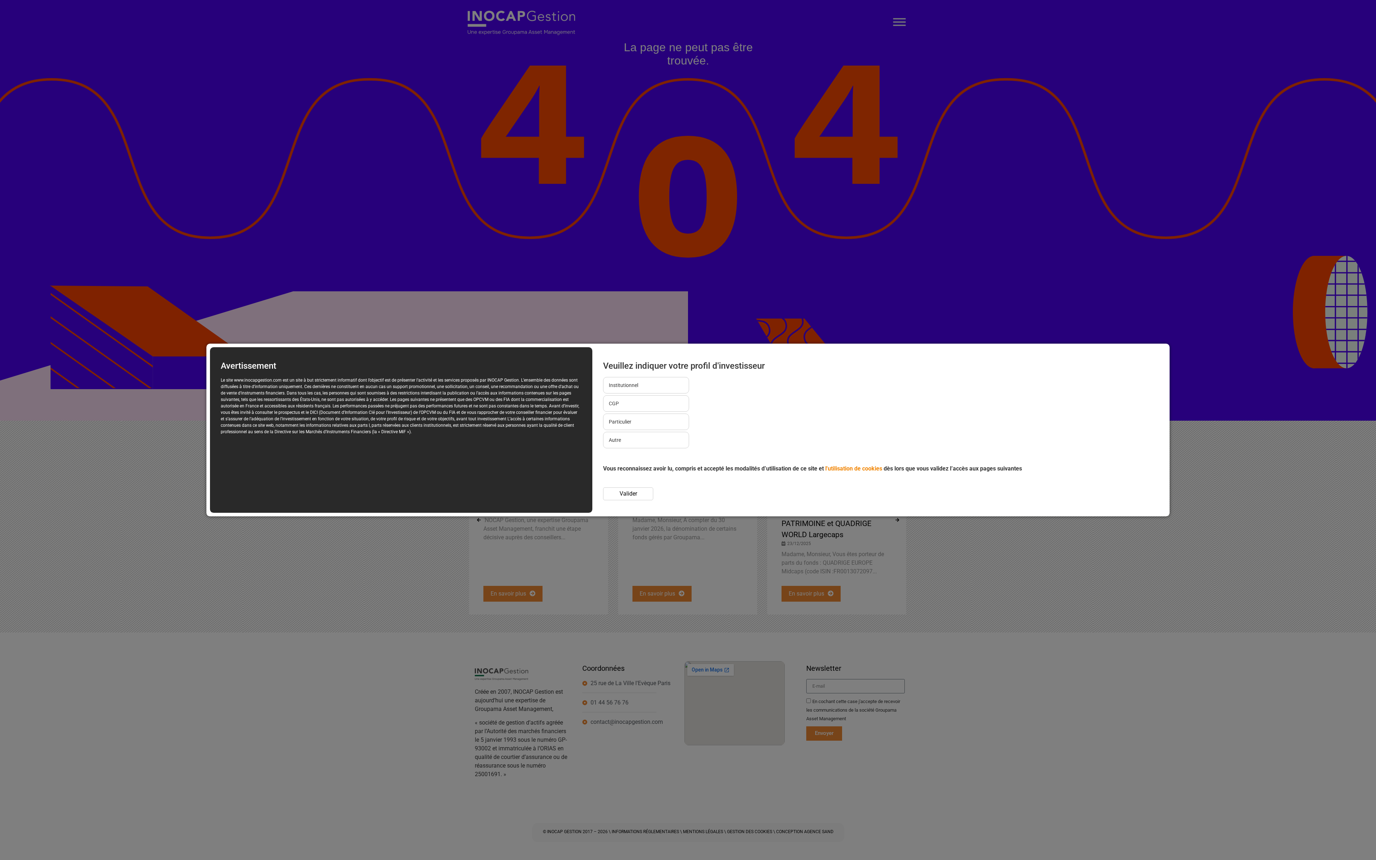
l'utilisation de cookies (853, 468)
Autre (615, 440)
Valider (628, 493)
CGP (614, 403)
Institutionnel (623, 385)
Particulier (620, 422)
